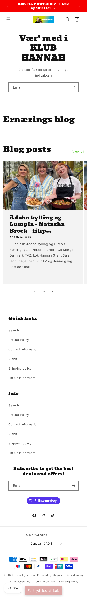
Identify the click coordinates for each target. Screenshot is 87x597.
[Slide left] (34, 292)
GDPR (12, 358)
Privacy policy (21, 581)
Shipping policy (20, 368)
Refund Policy (18, 340)
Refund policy (75, 575)
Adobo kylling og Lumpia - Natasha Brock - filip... (37, 224)
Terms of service (44, 581)
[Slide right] (52, 292)
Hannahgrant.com (26, 575)
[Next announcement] (79, 6)
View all (78, 151)
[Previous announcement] (7, 6)
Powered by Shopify (49, 575)
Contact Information (23, 349)
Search (13, 330)
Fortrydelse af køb (44, 590)
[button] (8, 19)
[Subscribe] (73, 87)
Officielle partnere (21, 378)
